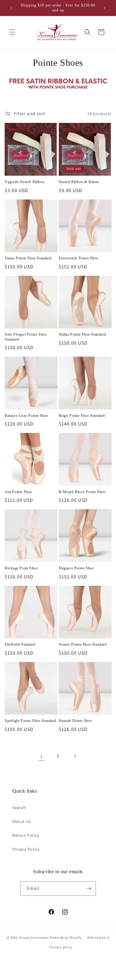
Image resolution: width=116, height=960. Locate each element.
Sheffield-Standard (20, 644)
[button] (12, 32)
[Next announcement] (104, 8)
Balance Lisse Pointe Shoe (26, 415)
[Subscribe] (89, 888)
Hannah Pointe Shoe (75, 721)
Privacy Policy (25, 849)
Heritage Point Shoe (21, 568)
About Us (21, 821)
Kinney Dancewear (34, 937)
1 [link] (41, 756)
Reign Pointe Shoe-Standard (82, 415)
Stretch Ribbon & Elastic (79, 182)
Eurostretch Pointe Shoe (78, 258)
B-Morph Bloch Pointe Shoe (82, 492)
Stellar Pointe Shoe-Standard (82, 334)
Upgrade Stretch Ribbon (24, 182)
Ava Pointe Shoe (18, 492)
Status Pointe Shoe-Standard (28, 258)
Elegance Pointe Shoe (76, 568)
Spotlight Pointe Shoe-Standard (30, 721)
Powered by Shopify (66, 937)
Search (19, 807)
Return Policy (25, 835)
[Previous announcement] (11, 8)
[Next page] (75, 756)
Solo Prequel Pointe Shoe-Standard (26, 337)
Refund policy (98, 937)
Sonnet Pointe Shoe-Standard (83, 644)
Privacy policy (60, 947)
